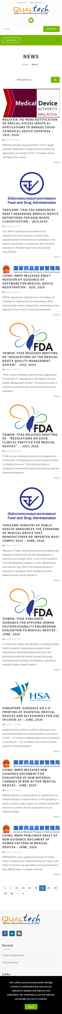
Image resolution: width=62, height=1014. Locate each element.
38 (55, 888)
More (57, 162)
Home (25, 64)
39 (5, 893)
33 (23, 888)
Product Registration (13, 955)
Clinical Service (10, 962)
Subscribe (51, 29)
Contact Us (21, 2)
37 (49, 888)
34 (29, 888)
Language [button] (37, 2)
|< (5, 888)
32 (16, 888)
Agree (31, 1006)
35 (36, 888)
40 (12, 893)
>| (23, 893)
